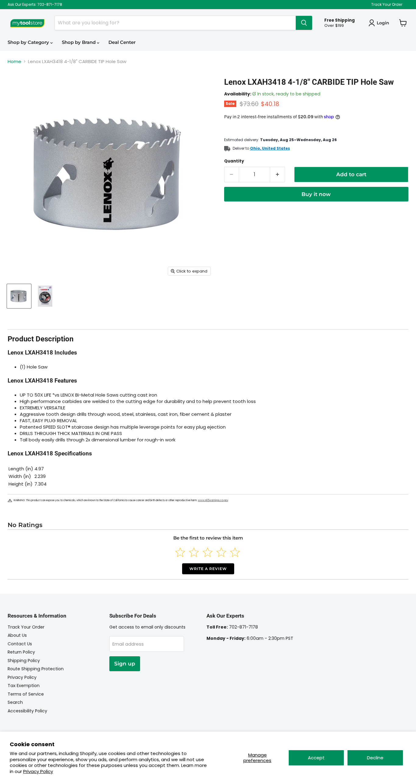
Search (15, 702)
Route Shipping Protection (36, 669)
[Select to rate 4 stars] (221, 552)
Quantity (234, 161)
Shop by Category (29, 42)
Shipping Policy (24, 660)
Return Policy (21, 652)
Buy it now (316, 194)
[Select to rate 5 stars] (235, 552)
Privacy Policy (38, 771)
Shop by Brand (79, 42)
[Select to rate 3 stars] (207, 552)
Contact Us (20, 644)
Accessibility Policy (27, 711)
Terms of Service (26, 694)
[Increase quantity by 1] (277, 174)
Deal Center (122, 42)
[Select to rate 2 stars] (194, 552)
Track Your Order (386, 4)
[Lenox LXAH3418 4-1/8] (19, 296)
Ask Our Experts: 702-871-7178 (35, 4)
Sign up (124, 664)
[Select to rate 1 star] (180, 552)
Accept (316, 757)
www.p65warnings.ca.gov (213, 500)
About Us (17, 635)
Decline (375, 757)
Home (14, 61)
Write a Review (208, 568)
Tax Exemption (24, 685)
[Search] (304, 23)
